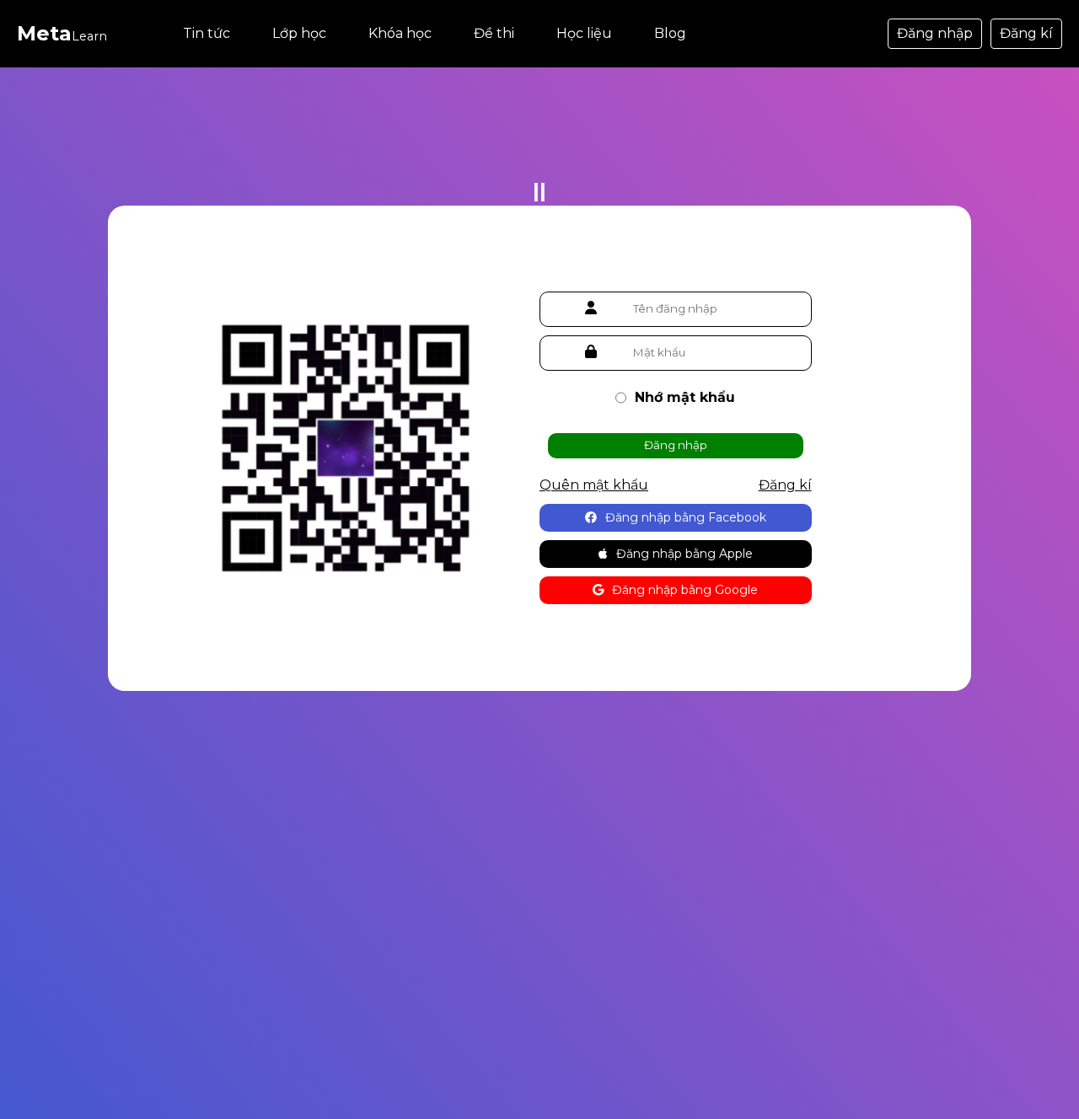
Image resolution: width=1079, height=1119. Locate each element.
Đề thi (494, 33)
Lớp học (299, 33)
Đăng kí (1026, 33)
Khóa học (400, 33)
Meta (62, 33)
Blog (670, 33)
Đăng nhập (935, 33)
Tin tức (206, 33)
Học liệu (584, 33)
